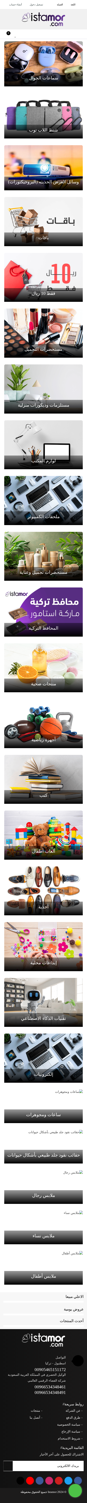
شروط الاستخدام (69, 1438)
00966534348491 (50, 1392)
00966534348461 (50, 1386)
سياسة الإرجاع (71, 1431)
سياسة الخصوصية (68, 1424)
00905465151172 (50, 1369)
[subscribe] (8, 1466)
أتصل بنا (35, 1417)
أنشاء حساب (15, 4)
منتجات (35, 1410)
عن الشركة (73, 1410)
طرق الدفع (73, 1417)
